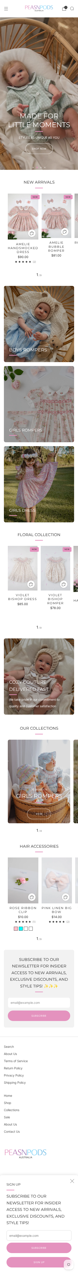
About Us (10, 1054)
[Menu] (6, 9)
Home (8, 1095)
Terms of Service (16, 1061)
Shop (7, 1103)
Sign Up (39, 1262)
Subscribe (39, 1247)
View (39, 813)
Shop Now (39, 148)
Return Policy (13, 1068)
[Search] (72, 8)
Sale (7, 1117)
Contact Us (12, 1131)
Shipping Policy (15, 1082)
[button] (33, 167)
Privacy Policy (14, 1075)
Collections (11, 1110)
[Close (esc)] (72, 1181)
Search (9, 1046)
